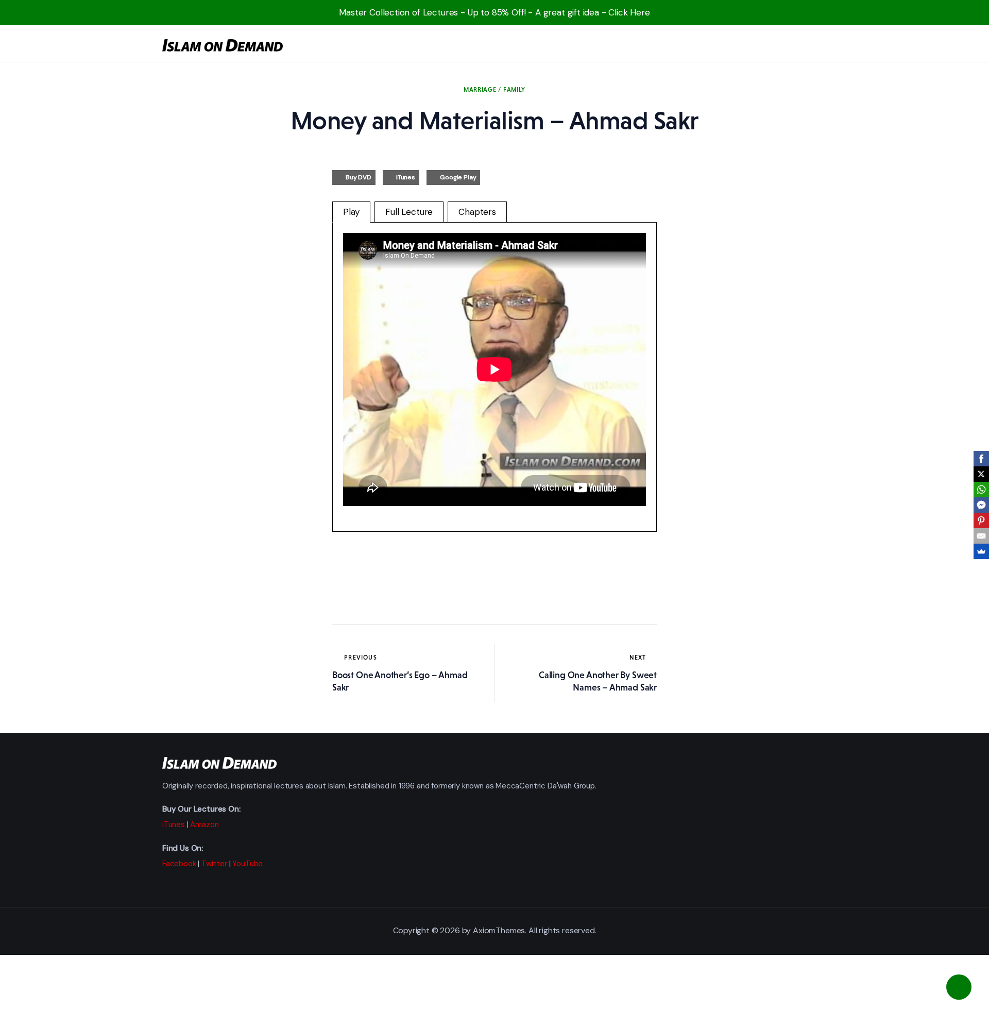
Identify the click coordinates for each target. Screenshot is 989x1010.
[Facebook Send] (981, 505)
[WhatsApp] (981, 489)
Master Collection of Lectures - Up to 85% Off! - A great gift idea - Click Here (494, 12)
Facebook (179, 863)
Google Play (458, 177)
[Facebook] (981, 458)
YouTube (247, 863)
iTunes (405, 177)
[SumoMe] (981, 551)
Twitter (214, 863)
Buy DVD (358, 177)
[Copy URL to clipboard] (435, 594)
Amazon (204, 824)
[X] (981, 474)
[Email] (981, 536)
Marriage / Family (494, 89)
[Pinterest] (981, 520)
